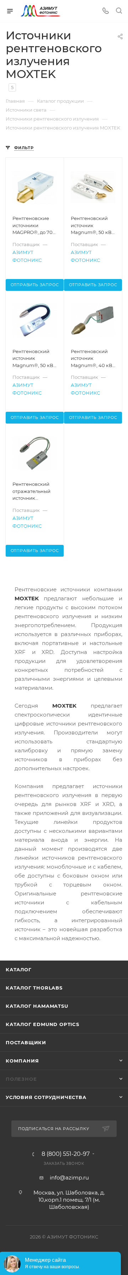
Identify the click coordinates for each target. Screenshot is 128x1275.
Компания (22, 1061)
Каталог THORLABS (34, 988)
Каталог (19, 969)
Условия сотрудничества (46, 1097)
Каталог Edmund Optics (42, 1024)
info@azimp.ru (69, 1177)
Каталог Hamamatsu (37, 1006)
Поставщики (26, 1042)
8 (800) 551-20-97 (66, 1154)
